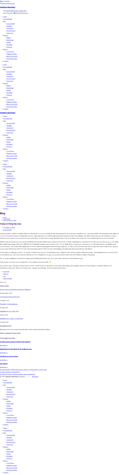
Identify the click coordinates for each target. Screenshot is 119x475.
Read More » (4, 345)
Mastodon (35, 376)
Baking (8, 38)
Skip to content (5, 1)
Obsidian (9, 26)
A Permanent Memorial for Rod (10, 297)
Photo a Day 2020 (11, 56)
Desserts (9, 47)
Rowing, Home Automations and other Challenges (15, 289)
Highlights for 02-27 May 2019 (9, 311)
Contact (5, 61)
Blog (4, 21)
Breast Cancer (10, 31)
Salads (8, 42)
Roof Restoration (11, 59)
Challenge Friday (11, 54)
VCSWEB (28, 376)
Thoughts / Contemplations (8, 304)
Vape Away (9, 33)
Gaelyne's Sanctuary (7, 7)
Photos (5, 49)
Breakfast (9, 45)
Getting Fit (9, 28)
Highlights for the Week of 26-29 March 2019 (16, 349)
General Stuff (10, 24)
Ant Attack (3, 364)
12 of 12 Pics (10, 51)
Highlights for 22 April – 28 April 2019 (11, 318)
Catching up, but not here (9, 356)
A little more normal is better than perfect (15, 342)
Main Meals (10, 40)
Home (5, 16)
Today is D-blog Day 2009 (9, 220)
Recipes (5, 35)
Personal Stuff (7, 19)
